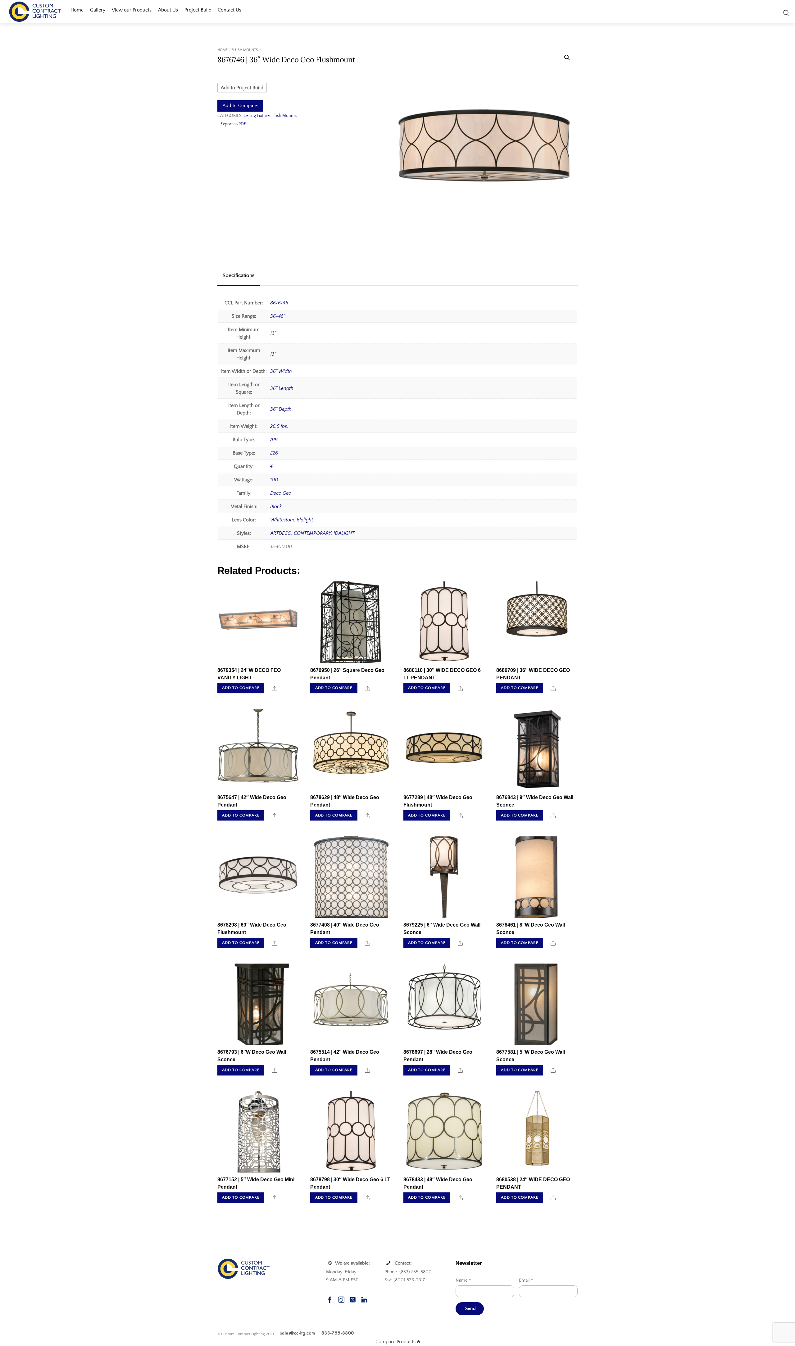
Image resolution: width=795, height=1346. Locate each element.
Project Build (197, 10)
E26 (274, 453)
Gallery (97, 10)
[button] (567, 57)
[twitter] (352, 1299)
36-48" (277, 316)
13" (273, 333)
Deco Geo (280, 493)
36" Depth (281, 409)
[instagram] (341, 1299)
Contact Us (229, 10)
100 (274, 480)
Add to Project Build (242, 87)
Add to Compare (240, 105)
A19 (274, 439)
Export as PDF (233, 124)
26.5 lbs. (279, 426)
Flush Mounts (244, 50)
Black (276, 506)
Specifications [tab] (239, 275)
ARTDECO (280, 533)
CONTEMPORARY (312, 533)
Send (470, 1308)
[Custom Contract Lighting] (35, 11)
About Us (168, 10)
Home (77, 10)
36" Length (281, 388)
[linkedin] (364, 1299)
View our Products (132, 10)
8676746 (279, 303)
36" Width (281, 371)
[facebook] (329, 1299)
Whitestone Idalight (291, 520)
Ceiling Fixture (256, 115)
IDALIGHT (344, 533)
